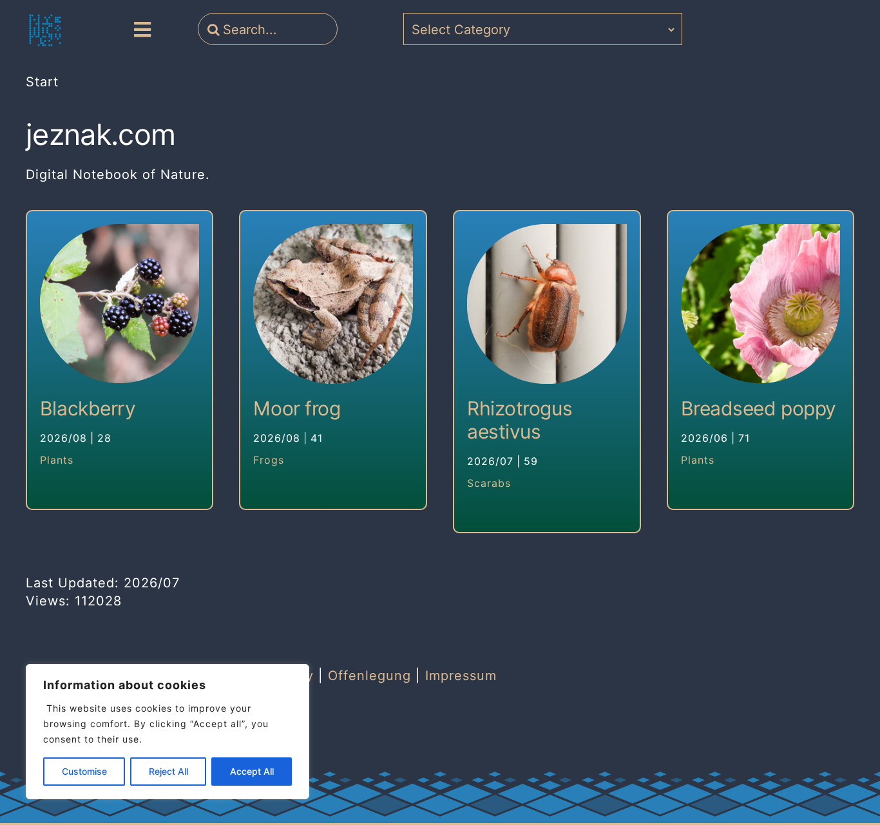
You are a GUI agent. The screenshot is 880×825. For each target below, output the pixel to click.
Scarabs (489, 483)
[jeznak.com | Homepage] (45, 30)
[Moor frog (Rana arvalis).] (333, 304)
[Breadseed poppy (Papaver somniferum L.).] (761, 304)
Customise (84, 771)
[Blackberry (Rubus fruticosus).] (120, 304)
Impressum (461, 675)
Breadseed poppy (758, 408)
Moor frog (296, 408)
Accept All (252, 771)
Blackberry (88, 408)
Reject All (168, 771)
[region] (167, 731)
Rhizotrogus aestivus (519, 420)
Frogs (268, 459)
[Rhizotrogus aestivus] (547, 304)
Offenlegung (369, 675)
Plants (56, 459)
